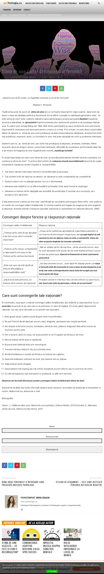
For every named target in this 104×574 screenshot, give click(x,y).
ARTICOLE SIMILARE (14, 523)
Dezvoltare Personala (68, 3)
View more (40, 568)
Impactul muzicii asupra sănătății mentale (51, 547)
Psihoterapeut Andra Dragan (22, 77)
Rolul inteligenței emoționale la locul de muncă (72, 549)
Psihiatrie (7, 9)
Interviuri (17, 9)
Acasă (4, 15)
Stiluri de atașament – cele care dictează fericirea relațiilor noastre (79, 483)
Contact (27, 9)
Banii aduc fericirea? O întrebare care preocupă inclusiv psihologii (23, 483)
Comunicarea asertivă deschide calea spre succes (31, 547)
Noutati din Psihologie (35, 3)
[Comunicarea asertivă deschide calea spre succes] (31, 534)
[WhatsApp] (61, 88)
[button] (99, 3)
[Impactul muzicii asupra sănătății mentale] (52, 534)
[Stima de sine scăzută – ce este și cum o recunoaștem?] (11, 534)
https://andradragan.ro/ (29, 502)
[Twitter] (49, 88)
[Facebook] (42, 88)
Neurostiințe (84, 3)
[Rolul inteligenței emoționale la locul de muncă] (72, 534)
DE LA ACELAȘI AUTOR (40, 523)
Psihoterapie (51, 3)
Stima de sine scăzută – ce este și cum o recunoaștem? (10, 547)
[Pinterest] (55, 88)
